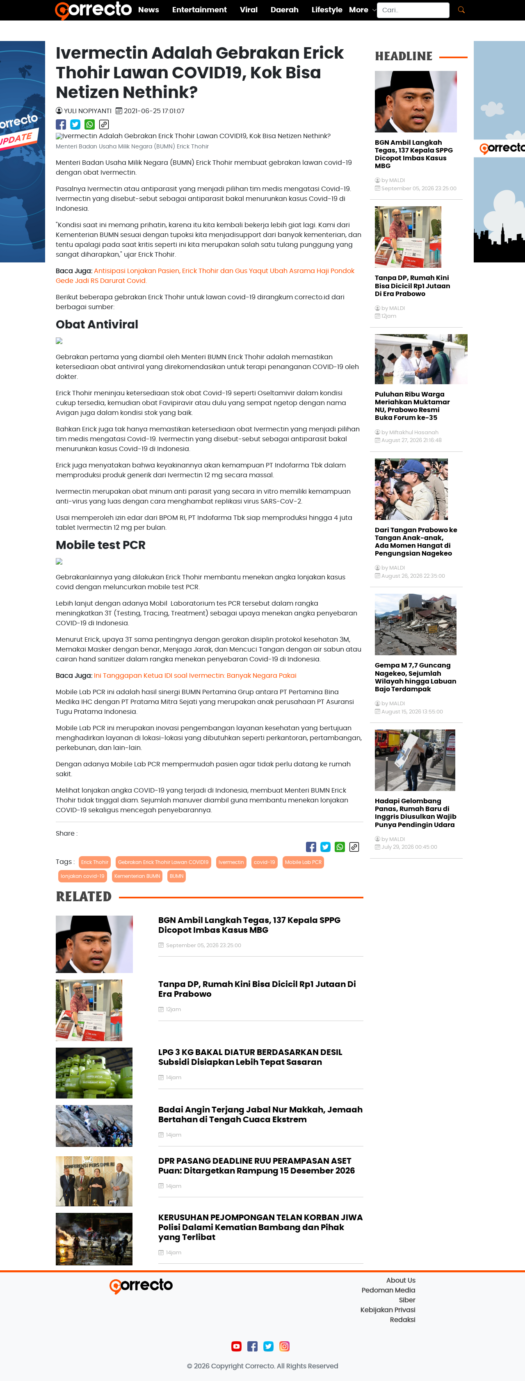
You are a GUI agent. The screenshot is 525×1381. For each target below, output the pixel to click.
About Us (400, 1280)
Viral (249, 10)
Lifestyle (327, 10)
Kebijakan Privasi (388, 1310)
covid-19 (264, 862)
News (148, 10)
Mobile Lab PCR (303, 862)
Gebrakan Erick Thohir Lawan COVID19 (163, 862)
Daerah (285, 10)
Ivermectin (231, 862)
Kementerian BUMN (137, 876)
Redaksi (402, 1320)
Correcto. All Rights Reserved (291, 1366)
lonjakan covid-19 (83, 876)
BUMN (176, 876)
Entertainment (199, 10)
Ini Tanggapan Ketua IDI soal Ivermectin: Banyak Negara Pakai (195, 675)
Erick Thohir (94, 862)
